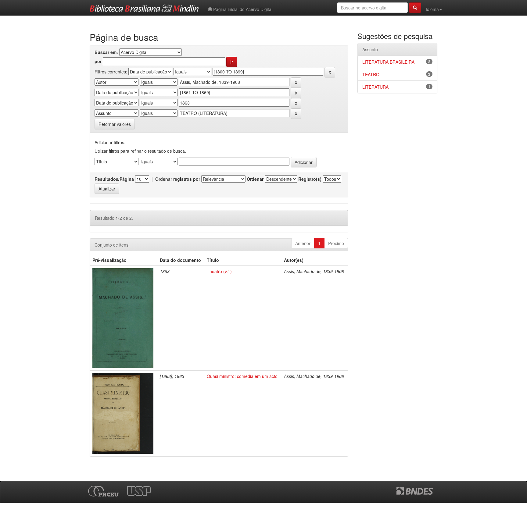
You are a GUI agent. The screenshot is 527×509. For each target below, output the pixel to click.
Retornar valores (115, 124)
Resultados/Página (114, 179)
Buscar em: (106, 52)
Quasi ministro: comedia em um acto (242, 376)
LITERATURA (375, 87)
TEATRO (370, 74)
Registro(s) (309, 179)
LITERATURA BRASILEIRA (388, 62)
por (98, 61)
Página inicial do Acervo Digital (242, 9)
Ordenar (255, 179)
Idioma (432, 9)
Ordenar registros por (177, 179)
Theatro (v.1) (219, 271)
